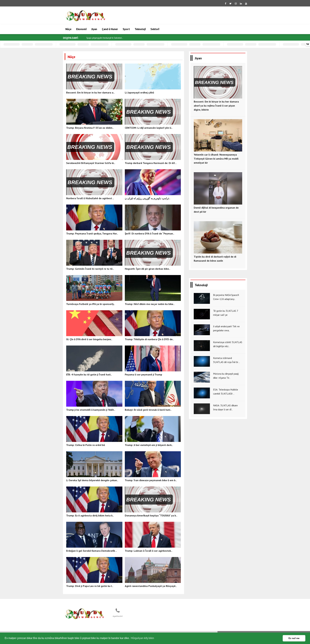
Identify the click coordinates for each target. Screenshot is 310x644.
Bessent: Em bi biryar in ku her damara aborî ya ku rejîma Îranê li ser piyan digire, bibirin (216, 105)
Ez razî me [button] (294, 638)
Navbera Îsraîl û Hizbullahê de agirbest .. (90, 198)
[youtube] (246, 3)
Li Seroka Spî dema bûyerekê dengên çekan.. (92, 480)
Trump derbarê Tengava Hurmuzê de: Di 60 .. (150, 163)
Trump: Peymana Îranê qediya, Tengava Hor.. (92, 233)
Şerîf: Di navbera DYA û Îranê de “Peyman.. (149, 233)
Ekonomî (81, 29)
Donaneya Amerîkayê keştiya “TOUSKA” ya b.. (151, 515)
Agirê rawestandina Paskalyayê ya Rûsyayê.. (151, 586)
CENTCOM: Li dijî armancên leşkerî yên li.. (148, 127)
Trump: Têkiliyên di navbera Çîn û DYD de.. (149, 339)
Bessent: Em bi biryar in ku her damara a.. (90, 92)
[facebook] (225, 3)
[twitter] (230, 3)
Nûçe (68, 29)
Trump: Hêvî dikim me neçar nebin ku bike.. (150, 304)
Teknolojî (140, 29)
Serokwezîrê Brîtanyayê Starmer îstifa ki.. (90, 163)
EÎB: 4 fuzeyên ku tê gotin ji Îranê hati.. (89, 374)
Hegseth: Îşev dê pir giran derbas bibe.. (147, 268)
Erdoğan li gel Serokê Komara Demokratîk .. (91, 550)
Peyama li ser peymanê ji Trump (143, 374)
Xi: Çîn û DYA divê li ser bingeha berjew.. (89, 339)
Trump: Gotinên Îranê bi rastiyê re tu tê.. (90, 268)
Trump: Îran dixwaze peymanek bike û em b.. (151, 480)
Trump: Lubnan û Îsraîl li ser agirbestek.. (148, 550)
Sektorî (154, 29)
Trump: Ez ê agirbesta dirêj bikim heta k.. (90, 515)
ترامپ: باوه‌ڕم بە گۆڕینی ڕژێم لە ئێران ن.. (147, 198)
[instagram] (236, 3)
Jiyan (94, 29)
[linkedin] (241, 3)
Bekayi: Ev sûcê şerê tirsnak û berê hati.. (148, 409)
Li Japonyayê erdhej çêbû (139, 92)
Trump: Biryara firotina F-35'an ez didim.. (90, 127)
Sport (126, 29)
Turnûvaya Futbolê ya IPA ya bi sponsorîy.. (90, 304)
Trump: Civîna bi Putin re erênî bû (85, 445)
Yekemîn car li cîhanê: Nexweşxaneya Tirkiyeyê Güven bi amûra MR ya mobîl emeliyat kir (216, 158)
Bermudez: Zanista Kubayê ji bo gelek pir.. (105, 38)
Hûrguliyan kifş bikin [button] (142, 638)
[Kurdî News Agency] (84, 614)
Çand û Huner (110, 29)
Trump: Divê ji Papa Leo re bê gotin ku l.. (89, 586)
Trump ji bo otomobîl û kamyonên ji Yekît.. (90, 409)
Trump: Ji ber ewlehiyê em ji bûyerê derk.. (149, 445)
